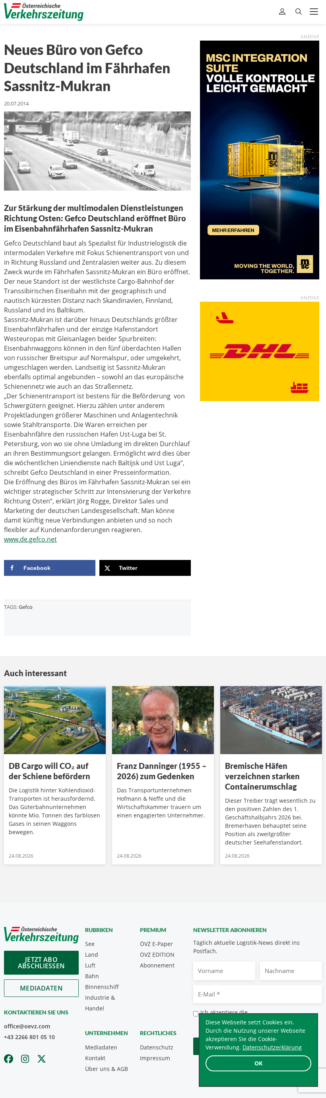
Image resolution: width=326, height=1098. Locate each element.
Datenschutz (156, 1047)
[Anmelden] (283, 12)
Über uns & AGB (106, 1069)
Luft (90, 965)
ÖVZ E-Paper (156, 944)
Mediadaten (41, 988)
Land (91, 954)
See (90, 944)
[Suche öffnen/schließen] (298, 12)
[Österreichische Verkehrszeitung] (43, 12)
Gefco (26, 606)
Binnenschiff (102, 987)
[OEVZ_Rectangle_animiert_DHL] (259, 350)
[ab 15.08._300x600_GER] (259, 159)
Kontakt (95, 1058)
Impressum (155, 1058)
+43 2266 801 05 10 (29, 1037)
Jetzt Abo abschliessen (41, 962)
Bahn (92, 976)
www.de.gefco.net (30, 539)
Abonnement (157, 965)
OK (258, 1063)
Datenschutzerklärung (272, 1047)
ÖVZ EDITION (157, 954)
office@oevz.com (27, 1026)
